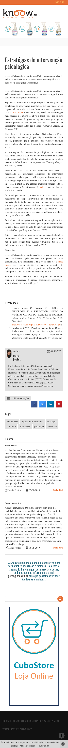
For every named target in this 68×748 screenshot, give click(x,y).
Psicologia (18, 112)
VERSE (56, 721)
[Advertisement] (36, 586)
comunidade (12, 421)
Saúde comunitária (13, 503)
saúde (42, 187)
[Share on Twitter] (42, 406)
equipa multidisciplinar (32, 421)
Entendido (44, 745)
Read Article (57, 489)
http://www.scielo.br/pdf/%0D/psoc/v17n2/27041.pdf (36, 324)
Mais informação (27, 745)
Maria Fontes (17, 357)
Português (59, 2)
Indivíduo (11, 426)
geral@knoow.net (18, 576)
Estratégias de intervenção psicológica (33, 63)
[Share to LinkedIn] (50, 406)
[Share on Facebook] (34, 406)
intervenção (25, 426)
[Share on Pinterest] (59, 406)
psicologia (39, 426)
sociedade (52, 426)
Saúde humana (11, 445)
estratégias (52, 421)
